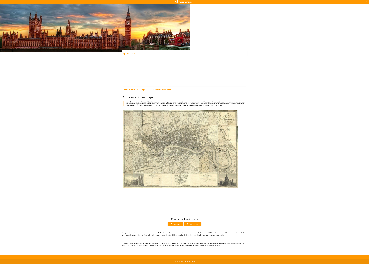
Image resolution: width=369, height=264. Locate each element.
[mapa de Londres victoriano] (180, 187)
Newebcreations (190, 261)
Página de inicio (129, 90)
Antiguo (143, 90)
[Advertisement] (180, 73)
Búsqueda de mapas (133, 54)
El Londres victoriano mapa (160, 90)
